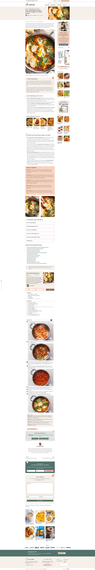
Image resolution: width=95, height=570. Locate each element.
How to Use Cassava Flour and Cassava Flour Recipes (36, 263)
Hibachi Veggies (29, 127)
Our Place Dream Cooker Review (31, 458)
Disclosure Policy (41, 21)
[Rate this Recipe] (33, 17)
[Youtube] (59, 1)
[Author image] (26, 15)
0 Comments (41, 15)
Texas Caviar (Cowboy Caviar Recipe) (60, 79)
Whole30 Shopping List (31, 260)
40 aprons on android (63, 68)
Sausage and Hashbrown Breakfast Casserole (35, 248)
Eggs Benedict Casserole (31, 259)
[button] (35, 17)
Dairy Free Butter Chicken (36, 128)
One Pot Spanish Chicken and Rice (49, 458)
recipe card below (29, 75)
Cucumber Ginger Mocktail (60, 88)
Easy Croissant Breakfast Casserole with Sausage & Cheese (37, 247)
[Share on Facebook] (1, 284)
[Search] (68, 47)
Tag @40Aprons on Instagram (44, 438)
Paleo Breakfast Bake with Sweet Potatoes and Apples (37, 252)
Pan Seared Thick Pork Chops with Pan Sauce (50, 129)
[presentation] (29, 122)
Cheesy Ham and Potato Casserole (33, 251)
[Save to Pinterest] (1, 282)
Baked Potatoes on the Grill (66, 88)
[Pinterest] (56, 1)
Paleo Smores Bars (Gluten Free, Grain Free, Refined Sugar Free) (60, 143)
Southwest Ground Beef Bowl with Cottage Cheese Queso (60, 123)
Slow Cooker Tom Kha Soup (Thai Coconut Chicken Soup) (66, 133)
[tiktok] (57, 1)
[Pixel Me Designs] (68, 569)
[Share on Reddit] (1, 287)
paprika (33, 307)
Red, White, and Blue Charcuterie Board (66, 79)
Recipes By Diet (66, 559)
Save (43, 289)
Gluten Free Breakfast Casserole (33, 256)
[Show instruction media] (51, 320)
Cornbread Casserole (39, 523)
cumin (33, 308)
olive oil (34, 302)
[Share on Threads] (1, 289)
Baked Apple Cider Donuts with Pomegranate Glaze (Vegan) (49, 540)
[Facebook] (53, 1)
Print (29, 289)
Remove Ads (50, 289)
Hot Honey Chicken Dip (43, 128)
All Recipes (58, 559)
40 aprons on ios (63, 66)
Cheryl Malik (31, 15)
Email (42, 496)
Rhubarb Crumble (66, 122)
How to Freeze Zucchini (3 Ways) (66, 97)
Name (28, 496)
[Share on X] (1, 286)
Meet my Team (63, 44)
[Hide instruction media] (52, 320)
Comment (29, 483)
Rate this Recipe (35, 438)
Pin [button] (36, 289)
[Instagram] (54, 1)
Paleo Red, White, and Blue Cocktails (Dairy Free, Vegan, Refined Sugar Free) (60, 133)
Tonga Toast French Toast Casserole (33, 255)
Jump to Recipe (29, 17)
